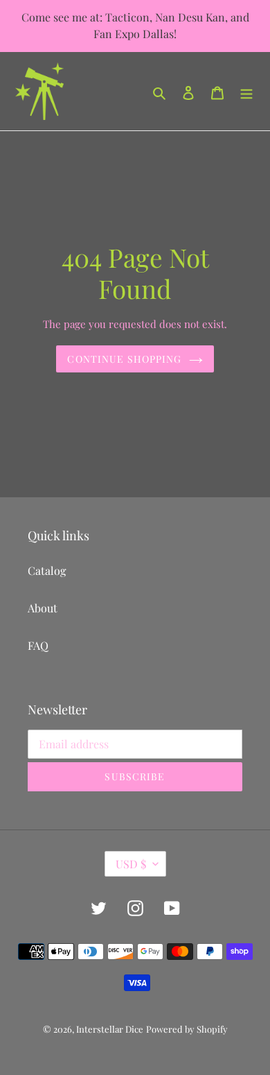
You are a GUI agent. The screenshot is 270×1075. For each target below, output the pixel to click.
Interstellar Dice (109, 1029)
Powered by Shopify (187, 1029)
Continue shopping (124, 359)
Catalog (47, 570)
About (42, 608)
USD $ (131, 864)
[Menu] (246, 91)
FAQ (38, 645)
